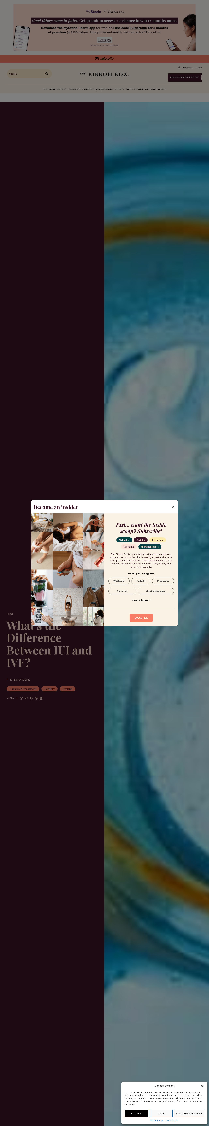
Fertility (141, 540)
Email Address (141, 600)
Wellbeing (124, 540)
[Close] (172, 506)
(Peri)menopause (150, 546)
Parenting (129, 546)
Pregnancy (157, 540)
